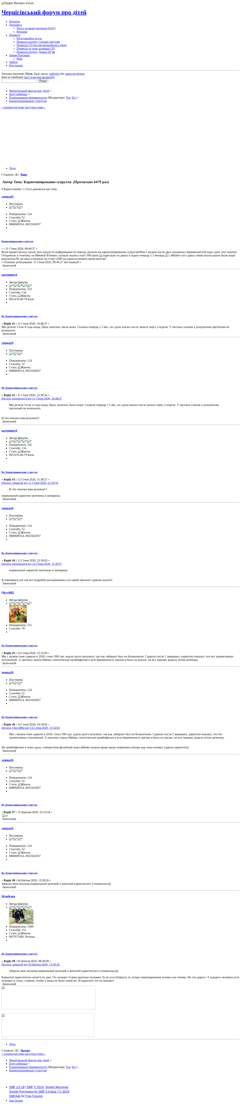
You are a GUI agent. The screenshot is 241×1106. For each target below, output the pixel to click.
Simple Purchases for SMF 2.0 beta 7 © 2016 (39, 1091)
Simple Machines (56, 1087)
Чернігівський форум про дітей (44, 12)
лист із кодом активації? (39, 77)
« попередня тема (13, 107)
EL (74, 97)
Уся (68, 97)
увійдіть (54, 73)
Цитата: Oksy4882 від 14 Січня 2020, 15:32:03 (31, 727)
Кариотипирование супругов (17, 241)
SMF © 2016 (35, 1087)
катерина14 (9, 274)
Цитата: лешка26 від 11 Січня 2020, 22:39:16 (30, 482)
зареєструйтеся (74, 73)
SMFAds (15, 1096)
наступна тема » (35, 107)
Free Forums (34, 1096)
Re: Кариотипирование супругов (19, 316)
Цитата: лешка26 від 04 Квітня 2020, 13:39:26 (31, 964)
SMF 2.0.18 (16, 1087)
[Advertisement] (120, 137)
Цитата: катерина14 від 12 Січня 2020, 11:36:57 (32, 563)
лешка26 (7, 196)
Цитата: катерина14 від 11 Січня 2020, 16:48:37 (32, 398)
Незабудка (8, 896)
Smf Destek (16, 1100)
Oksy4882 (8, 592)
